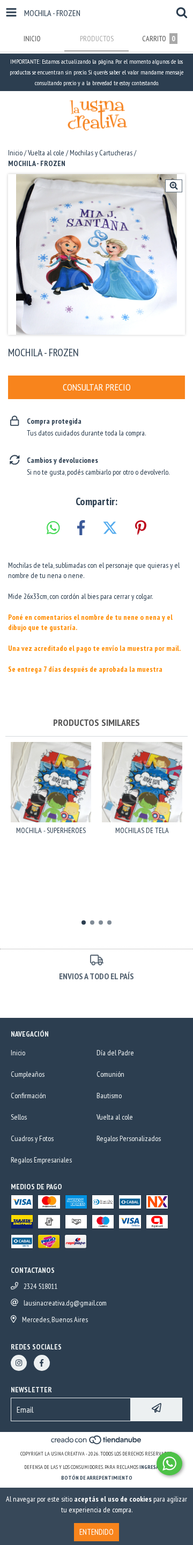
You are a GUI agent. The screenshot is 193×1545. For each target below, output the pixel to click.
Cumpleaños (27, 1074)
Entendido (96, 1532)
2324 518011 (40, 1286)
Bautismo (109, 1095)
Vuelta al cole (46, 153)
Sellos (19, 1117)
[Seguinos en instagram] (19, 1363)
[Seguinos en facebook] (42, 1363)
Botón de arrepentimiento (96, 1477)
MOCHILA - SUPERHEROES (51, 830)
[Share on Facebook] (81, 528)
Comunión (110, 1074)
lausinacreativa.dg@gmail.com (65, 1303)
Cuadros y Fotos (32, 1138)
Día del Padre (115, 1053)
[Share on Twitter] (110, 528)
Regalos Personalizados (128, 1138)
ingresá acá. (154, 1467)
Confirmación (28, 1095)
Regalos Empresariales (41, 1160)
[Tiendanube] (97, 1442)
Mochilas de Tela (142, 830)
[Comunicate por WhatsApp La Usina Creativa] (169, 1463)
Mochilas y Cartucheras (101, 153)
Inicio (15, 153)
